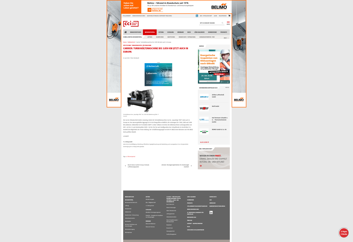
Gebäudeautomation (130, 218)
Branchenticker (135, 32)
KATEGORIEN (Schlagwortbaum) (195, 230)
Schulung (170, 32)
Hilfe (188, 226)
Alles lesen (204, 142)
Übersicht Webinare (150, 223)
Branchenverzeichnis (138, 16)
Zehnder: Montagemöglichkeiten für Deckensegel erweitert (175, 166)
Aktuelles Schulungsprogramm (153, 212)
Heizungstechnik (170, 231)
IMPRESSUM (212, 203)
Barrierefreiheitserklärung (217, 206)
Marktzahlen (128, 221)
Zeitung (161, 32)
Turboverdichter (137, 45)
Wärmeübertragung (129, 229)
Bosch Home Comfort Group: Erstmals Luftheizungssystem (138, 166)
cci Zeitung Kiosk (150, 205)
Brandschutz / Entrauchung (187, 37)
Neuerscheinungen (171, 207)
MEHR (225, 38)
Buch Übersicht (170, 204)
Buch (189, 32)
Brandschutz (169, 228)
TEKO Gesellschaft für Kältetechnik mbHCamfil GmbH (219, 132)
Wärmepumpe (128, 232)
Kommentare (212, 32)
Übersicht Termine (150, 226)
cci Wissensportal (130, 156)
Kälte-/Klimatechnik (171, 210)
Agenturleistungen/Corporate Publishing (159, 16)
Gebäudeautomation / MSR (207, 37)
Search (222, 22)
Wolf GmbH (215, 95)
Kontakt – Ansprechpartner (194, 223)
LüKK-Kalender (199, 32)
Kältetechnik (171, 37)
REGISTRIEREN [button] (223, 16)
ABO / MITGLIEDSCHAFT (206, 16)
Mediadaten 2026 (191, 217)
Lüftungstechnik (170, 213)
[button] (229, 16)
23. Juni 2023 (126, 58)
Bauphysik (169, 225)
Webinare (180, 32)
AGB (211, 200)
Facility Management (171, 234)
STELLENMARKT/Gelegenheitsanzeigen (197, 206)
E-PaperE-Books (344, 232)
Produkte (223, 32)
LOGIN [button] (215, 16)
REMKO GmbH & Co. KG (219, 118)
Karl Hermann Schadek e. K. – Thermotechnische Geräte (220, 108)
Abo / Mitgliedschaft (151, 202)
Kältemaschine (146, 45)
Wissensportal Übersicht (131, 202)
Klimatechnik (160, 37)
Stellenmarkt (127, 16)
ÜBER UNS (189, 220)
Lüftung (149, 37)
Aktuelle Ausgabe (150, 199)
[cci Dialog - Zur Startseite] (131, 24)
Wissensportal (150, 32)
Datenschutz (213, 196)
